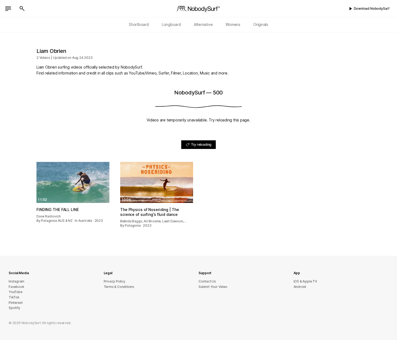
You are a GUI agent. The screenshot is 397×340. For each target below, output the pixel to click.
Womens (233, 24)
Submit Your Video (212, 287)
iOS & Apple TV (305, 281)
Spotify (14, 308)
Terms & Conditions (119, 287)
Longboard (171, 24)
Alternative (203, 24)
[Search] (22, 8)
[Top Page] (198, 8)
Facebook (16, 287)
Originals (260, 24)
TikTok (14, 297)
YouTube (15, 292)
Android (300, 287)
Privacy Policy (114, 281)
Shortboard (139, 24)
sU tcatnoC (207, 281)
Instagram (16, 281)
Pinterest (16, 303)
